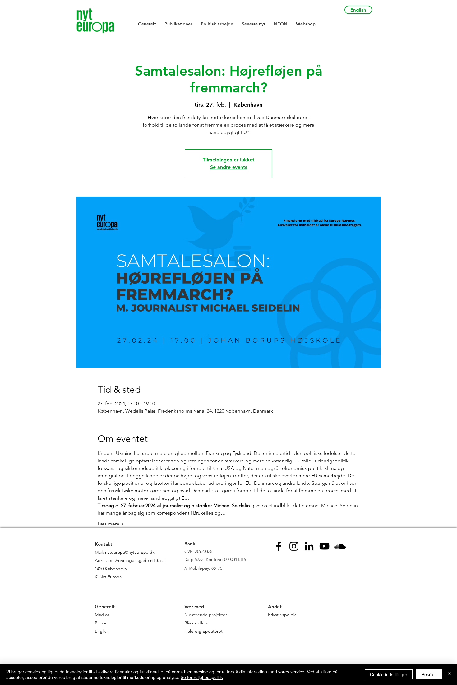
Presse (101, 623)
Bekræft (429, 674)
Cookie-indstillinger (388, 674)
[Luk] (449, 674)
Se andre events (228, 167)
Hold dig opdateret (203, 631)
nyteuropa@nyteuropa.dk (130, 552)
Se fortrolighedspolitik (202, 677)
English (102, 631)
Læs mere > (111, 524)
